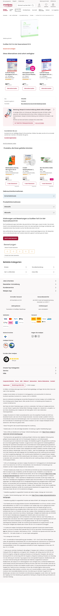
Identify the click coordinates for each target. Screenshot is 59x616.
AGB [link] (21, 381)
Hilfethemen (53, 1)
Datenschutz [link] (33, 381)
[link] (5, 345)
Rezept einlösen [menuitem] (5, 10)
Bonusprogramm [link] (7, 1)
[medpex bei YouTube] (38, 336)
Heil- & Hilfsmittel (13, 15)
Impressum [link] (6, 385)
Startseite (5, 15)
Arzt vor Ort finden (39, 123)
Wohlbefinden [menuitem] (26, 10)
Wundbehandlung (24, 15)
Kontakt (52, 381)
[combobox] (26, 5)
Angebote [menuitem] (56, 10)
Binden (31, 15)
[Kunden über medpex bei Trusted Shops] (11, 359)
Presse (17, 381)
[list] (29, 28)
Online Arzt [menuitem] (11, 10)
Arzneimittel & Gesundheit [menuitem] (18, 10)
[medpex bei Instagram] (35, 336)
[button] (23, 123)
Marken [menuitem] (48, 10)
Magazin (14, 1)
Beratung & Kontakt (44, 1)
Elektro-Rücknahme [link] (43, 381)
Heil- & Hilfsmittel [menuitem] (41, 10)
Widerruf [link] (26, 381)
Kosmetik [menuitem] (34, 10)
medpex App (21, 1)
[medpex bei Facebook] (32, 336)
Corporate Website (8, 381)
